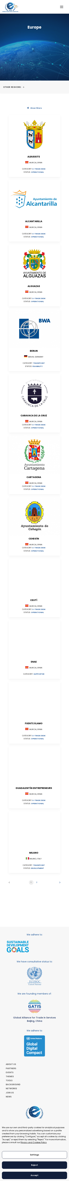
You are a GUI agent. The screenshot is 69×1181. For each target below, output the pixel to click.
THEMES (10, 1076)
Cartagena (33, 477)
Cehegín (34, 538)
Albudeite (33, 156)
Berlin (34, 350)
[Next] (58, 883)
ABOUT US (11, 1064)
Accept (35, 1175)
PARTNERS (11, 1068)
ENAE (34, 661)
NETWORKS (11, 1088)
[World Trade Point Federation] (10, 7)
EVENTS (9, 1072)
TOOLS (9, 1080)
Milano (33, 852)
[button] (61, 7)
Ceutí (33, 600)
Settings (34, 1154)
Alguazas (34, 286)
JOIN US (10, 1092)
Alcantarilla (33, 221)
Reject (34, 1165)
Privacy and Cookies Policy (34, 1142)
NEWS (9, 1096)
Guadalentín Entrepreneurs (34, 788)
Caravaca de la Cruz (34, 415)
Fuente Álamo (34, 723)
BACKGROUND (13, 1084)
